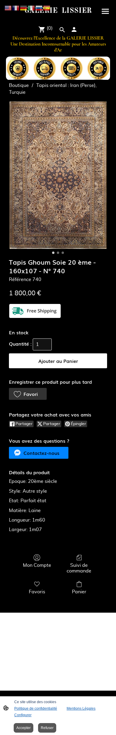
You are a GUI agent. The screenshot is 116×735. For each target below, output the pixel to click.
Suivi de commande (79, 568)
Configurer (23, 715)
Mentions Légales (81, 708)
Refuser (47, 728)
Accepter (23, 728)
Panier (79, 591)
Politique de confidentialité (35, 708)
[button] (28, 394)
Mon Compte (37, 565)
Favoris (37, 591)
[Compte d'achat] (74, 29)
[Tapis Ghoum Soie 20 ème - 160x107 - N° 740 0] (58, 175)
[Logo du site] (58, 18)
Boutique (19, 85)
